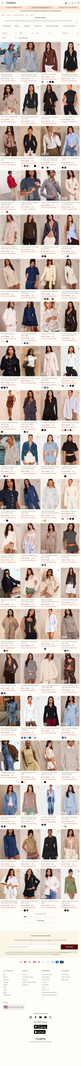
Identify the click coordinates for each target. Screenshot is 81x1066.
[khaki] (27, 910)
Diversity (25, 979)
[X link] (50, 1017)
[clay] (27, 432)
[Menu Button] (3, 3)
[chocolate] (50, 82)
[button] (66, 3)
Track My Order (66, 977)
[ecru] (22, 343)
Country (5, 1002)
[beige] (65, 256)
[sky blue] (27, 738)
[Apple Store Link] (40, 1032)
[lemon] (30, 432)
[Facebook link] (35, 1017)
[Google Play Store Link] (40, 1027)
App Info (44, 982)
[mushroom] (35, 738)
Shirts (31, 15)
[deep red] (42, 256)
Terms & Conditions (47, 974)
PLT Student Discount (28, 977)
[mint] (30, 166)
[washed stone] (30, 343)
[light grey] (68, 430)
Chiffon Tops (37, 26)
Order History (65, 974)
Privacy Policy (45, 977)
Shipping (5, 982)
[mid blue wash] (2, 826)
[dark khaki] (65, 430)
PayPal (5, 987)
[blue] (48, 168)
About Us (25, 974)
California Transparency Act (49, 992)
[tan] (63, 430)
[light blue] (2, 212)
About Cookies (46, 979)
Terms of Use (45, 990)
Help (4, 974)
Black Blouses (7, 26)
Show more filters (23, 38)
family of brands (63, 952)
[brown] (45, 299)
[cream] (50, 299)
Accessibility (45, 985)
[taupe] (42, 82)
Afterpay (5, 985)
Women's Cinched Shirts (52, 26)
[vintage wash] (7, 388)
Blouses (17, 26)
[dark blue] (63, 168)
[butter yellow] (42, 299)
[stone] (45, 520)
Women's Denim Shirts (69, 26)
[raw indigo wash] (4, 388)
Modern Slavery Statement (29, 982)
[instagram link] (30, 1017)
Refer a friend (65, 979)
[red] (27, 166)
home (3, 15)
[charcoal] (25, 166)
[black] (53, 82)
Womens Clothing (18, 15)
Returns (5, 977)
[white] (45, 82)
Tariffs (43, 987)
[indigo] (2, 388)
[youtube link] (40, 1017)
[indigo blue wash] (27, 343)
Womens (9, 15)
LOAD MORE (40, 920)
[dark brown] (48, 299)
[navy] (45, 256)
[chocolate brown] (2, 432)
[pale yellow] (22, 166)
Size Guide (6, 979)
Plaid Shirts (27, 26)
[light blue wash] (25, 738)
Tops (27, 15)
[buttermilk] (48, 82)
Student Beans (7, 995)
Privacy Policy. (56, 954)
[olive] (4, 341)
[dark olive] (53, 299)
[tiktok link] (45, 1017)
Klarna (5, 990)
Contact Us (25, 985)
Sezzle (5, 992)
